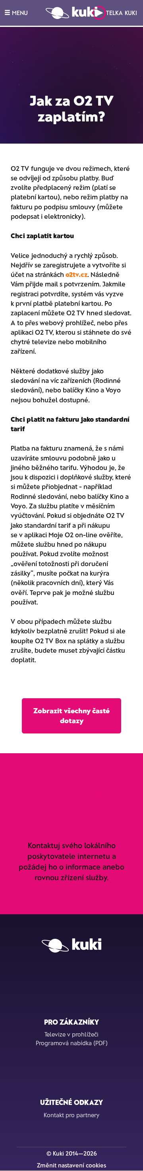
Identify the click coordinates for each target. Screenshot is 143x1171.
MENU (19, 12)
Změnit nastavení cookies (71, 1165)
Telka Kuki (121, 12)
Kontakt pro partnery (71, 1114)
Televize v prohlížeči (71, 1034)
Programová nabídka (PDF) (72, 1042)
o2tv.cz (76, 274)
